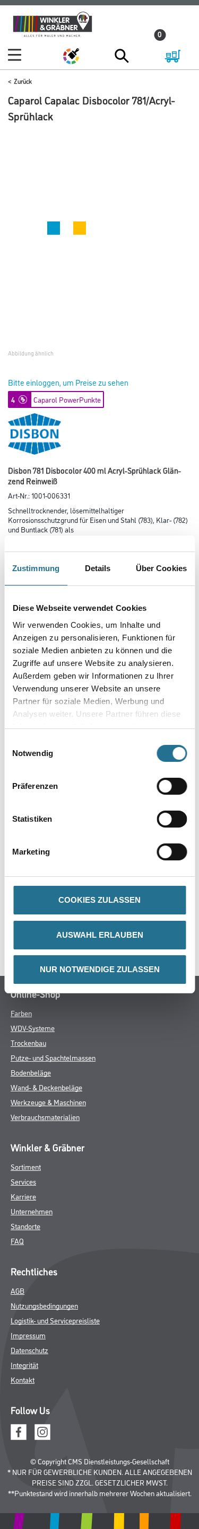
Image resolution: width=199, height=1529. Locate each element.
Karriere (23, 1196)
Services (23, 1181)
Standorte (25, 1226)
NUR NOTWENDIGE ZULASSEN (100, 969)
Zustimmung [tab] (35, 568)
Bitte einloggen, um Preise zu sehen (68, 382)
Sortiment (26, 1166)
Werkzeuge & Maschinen (48, 1102)
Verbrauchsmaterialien (45, 1117)
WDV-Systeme (33, 1028)
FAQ (17, 1240)
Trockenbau (28, 1042)
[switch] (174, 786)
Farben (21, 1013)
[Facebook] (19, 1430)
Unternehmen (32, 1211)
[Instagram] (42, 1430)
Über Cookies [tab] (161, 568)
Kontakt (22, 1379)
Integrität (24, 1364)
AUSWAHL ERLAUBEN (99, 934)
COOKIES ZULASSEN (99, 899)
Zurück (23, 80)
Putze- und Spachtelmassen (53, 1057)
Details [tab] (98, 568)
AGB (17, 1290)
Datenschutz (29, 1350)
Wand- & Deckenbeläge (46, 1087)
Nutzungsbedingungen (44, 1305)
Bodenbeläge (31, 1072)
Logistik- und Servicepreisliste (55, 1320)
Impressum (28, 1335)
